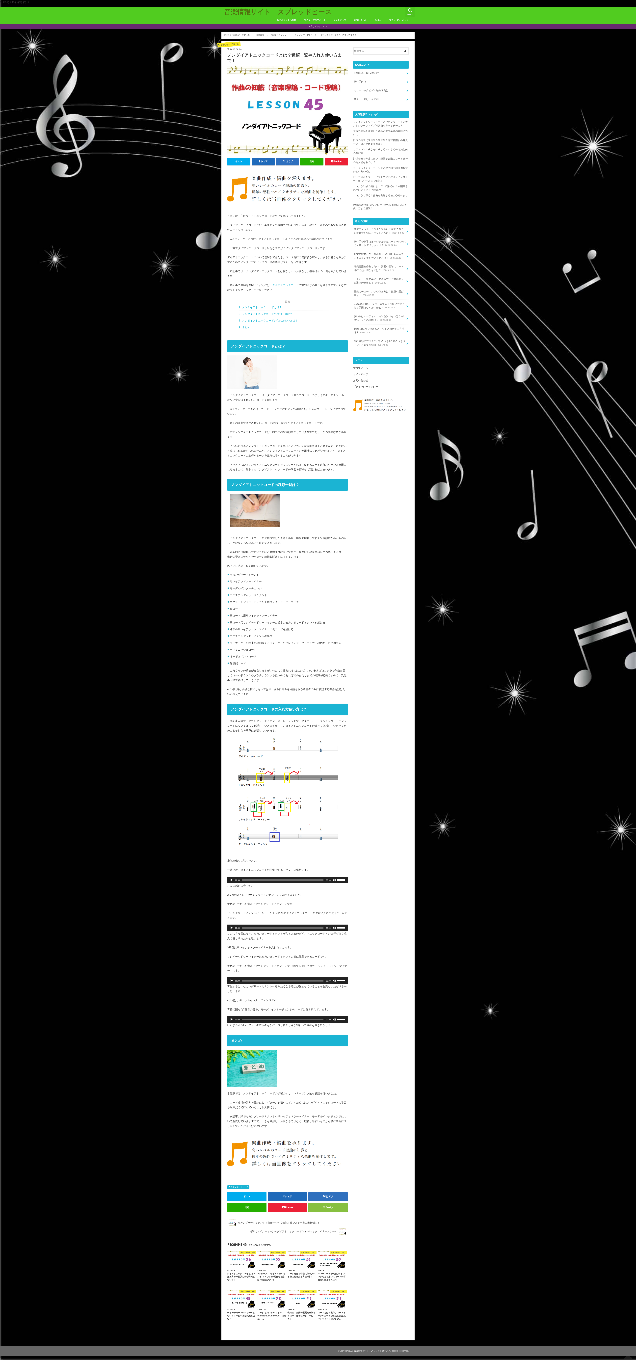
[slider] (341, 880)
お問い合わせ (360, 20)
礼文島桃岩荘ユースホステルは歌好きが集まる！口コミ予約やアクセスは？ (378, 256)
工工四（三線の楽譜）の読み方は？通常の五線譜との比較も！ (378, 281)
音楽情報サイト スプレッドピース (278, 11)
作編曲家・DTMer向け (366, 73)
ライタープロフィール (314, 20)
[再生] (231, 880)
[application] (287, 880)
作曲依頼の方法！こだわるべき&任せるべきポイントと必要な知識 (379, 343)
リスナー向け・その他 (366, 99)
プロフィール (360, 368)
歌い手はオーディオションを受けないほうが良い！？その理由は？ (378, 318)
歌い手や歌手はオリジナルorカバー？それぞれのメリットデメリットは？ (380, 243)
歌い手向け (360, 81)
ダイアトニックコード (285, 285)
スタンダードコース (239, 1187)
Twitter (378, 20)
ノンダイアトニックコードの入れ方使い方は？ (268, 320)
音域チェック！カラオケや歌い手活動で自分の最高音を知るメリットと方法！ (379, 231)
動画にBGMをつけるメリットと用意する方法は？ (379, 330)
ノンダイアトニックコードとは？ (260, 307)
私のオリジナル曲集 (286, 20)
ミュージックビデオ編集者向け (371, 90)
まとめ (244, 327)
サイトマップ (339, 20)
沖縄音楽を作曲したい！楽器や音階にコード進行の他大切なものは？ (378, 268)
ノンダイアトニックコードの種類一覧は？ (265, 314)
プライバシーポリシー (400, 20)
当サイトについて (319, 26)
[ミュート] (334, 880)
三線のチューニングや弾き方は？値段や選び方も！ (378, 293)
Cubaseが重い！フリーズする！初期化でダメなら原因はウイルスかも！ (379, 306)
